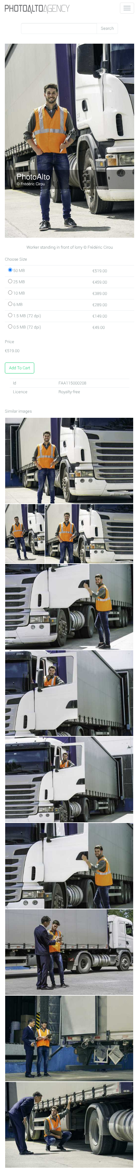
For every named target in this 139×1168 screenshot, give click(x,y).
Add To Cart (19, 368)
